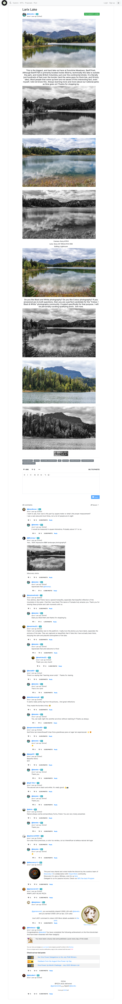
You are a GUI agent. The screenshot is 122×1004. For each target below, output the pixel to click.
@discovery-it (32, 862)
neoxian (65, 460)
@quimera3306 (33, 836)
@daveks (30, 14)
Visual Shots (73, 874)
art (59, 460)
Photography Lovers (92, 14)
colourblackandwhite (48, 460)
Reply (96, 497)
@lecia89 (30, 671)
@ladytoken (36, 902)
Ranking (71, 947)
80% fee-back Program (85, 878)
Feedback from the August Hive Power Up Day (55, 961)
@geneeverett (32, 889)
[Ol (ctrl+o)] (38, 475)
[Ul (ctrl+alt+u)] (41, 475)
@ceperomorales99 (34, 727)
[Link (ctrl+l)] (45, 475)
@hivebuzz (31, 928)
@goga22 (31, 754)
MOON (65, 990)
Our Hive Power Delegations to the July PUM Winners (57, 957)
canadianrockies (87, 460)
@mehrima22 (32, 626)
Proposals (28, 3)
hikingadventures (29, 463)
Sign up (112, 3)
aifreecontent (75, 460)
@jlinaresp (31, 538)
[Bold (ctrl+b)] (24, 475)
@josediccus (32, 509)
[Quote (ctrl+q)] (35, 475)
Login (106, 3)
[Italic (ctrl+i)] (27, 475)
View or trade (87, 924)
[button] (118, 3)
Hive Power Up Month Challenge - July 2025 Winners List (58, 965)
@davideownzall (33, 697)
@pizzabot (31, 975)
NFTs (22, 3)
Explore (15, 3)
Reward (95, 505)
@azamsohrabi (33, 595)
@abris (30, 809)
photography (27, 460)
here (76, 876)
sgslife (36, 460)
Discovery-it (48, 874)
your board (46, 947)
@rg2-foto (31, 783)
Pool (35, 3)
